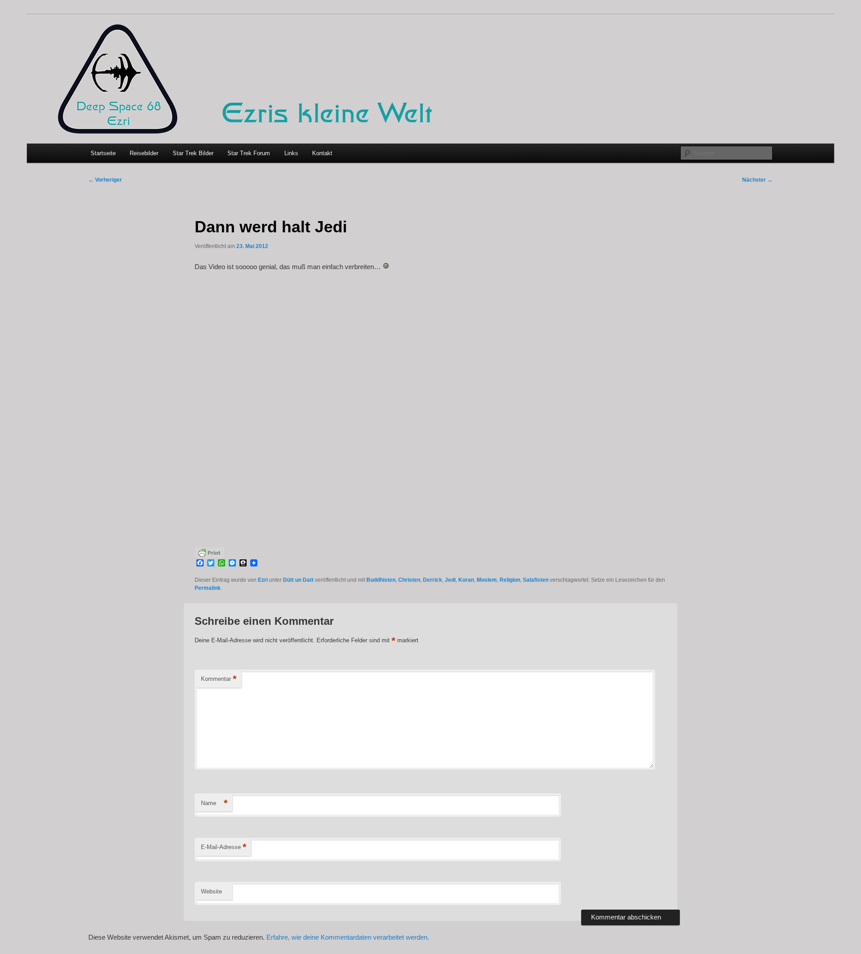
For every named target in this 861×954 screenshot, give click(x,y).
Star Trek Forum (248, 153)
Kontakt (322, 153)
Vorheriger (105, 180)
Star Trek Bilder (193, 153)
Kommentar (219, 678)
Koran (466, 580)
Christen (409, 580)
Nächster (757, 180)
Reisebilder (144, 153)
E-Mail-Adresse (224, 847)
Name (214, 803)
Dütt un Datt (298, 580)
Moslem (487, 580)
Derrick (432, 580)
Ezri (263, 580)
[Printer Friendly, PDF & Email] (209, 551)
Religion (510, 580)
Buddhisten (381, 580)
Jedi (450, 580)
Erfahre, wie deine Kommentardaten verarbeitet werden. (347, 937)
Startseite (103, 153)
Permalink (208, 588)
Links (291, 153)
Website (211, 891)
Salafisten (535, 580)
